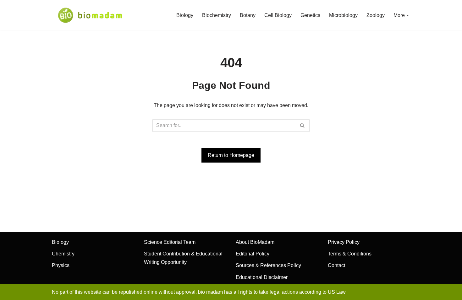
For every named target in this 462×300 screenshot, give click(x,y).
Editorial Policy (252, 253)
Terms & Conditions (349, 253)
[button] (407, 15)
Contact (336, 265)
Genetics (310, 15)
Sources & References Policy (268, 265)
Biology (184, 15)
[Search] (302, 125)
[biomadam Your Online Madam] (90, 15)
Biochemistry (216, 15)
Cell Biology (278, 15)
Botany (248, 15)
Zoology (375, 15)
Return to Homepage (231, 155)
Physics (60, 265)
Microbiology (343, 15)
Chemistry (63, 253)
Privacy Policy (344, 242)
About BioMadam (255, 242)
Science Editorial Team (169, 242)
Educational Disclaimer (262, 277)
